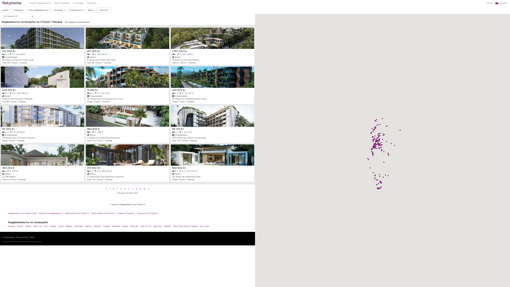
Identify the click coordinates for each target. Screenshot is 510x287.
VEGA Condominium (197, 138)
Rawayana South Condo (112, 99)
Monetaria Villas (193, 177)
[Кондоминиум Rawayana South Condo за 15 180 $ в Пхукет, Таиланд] (127, 77)
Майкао (68, 226)
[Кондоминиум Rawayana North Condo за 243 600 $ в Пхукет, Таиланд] (212, 77)
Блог (32, 237)
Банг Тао (37, 226)
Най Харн (78, 226)
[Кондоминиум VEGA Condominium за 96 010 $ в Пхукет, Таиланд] (212, 116)
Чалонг (28, 226)
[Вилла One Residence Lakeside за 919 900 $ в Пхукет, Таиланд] (127, 155)
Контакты (91, 3)
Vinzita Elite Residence (109, 138)
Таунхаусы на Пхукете (147, 213)
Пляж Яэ (134, 226)
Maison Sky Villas (107, 60)
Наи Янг (97, 226)
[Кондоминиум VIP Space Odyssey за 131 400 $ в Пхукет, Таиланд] (42, 116)
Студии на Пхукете (126, 213)
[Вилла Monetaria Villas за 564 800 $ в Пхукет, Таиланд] (212, 155)
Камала (11, 226)
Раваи (53, 226)
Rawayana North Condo (196, 99)
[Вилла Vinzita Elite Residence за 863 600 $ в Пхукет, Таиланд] (127, 116)
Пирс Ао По (145, 226)
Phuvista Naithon (191, 60)
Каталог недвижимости (40, 3)
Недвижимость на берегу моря (22, 213)
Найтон (88, 226)
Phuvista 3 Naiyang (23, 99)
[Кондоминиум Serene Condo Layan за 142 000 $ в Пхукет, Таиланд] (42, 38)
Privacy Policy (22, 237)
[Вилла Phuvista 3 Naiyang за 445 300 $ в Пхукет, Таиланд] (42, 77)
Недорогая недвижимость (51, 213)
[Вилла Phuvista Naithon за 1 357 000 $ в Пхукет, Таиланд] (212, 38)
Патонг (20, 226)
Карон (125, 226)
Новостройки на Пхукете (103, 213)
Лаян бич (116, 226)
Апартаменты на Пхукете (77, 213)
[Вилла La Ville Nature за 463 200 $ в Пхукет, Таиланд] (42, 155)
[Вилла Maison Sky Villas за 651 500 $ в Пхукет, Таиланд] (127, 38)
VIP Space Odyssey (26, 138)
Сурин (60, 226)
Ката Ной (204, 226)
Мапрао (167, 226)
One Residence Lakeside (112, 177)
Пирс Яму (157, 226)
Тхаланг (106, 226)
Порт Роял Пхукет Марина (185, 226)
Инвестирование (62, 3)
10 (145, 189)
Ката (46, 226)
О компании (78, 3)
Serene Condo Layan (24, 60)
